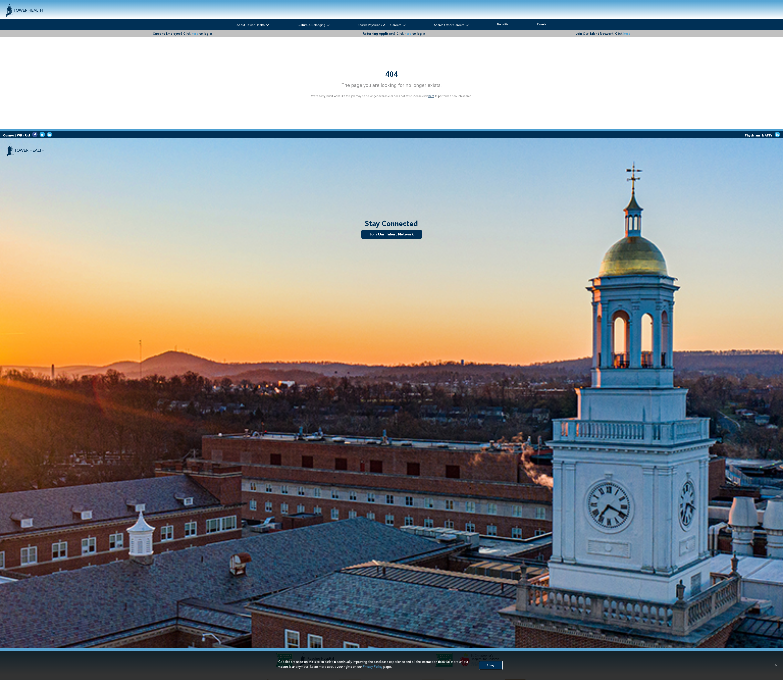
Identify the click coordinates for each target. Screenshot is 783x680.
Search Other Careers (449, 25)
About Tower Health (251, 25)
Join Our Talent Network (391, 234)
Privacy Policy (373, 667)
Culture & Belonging (311, 25)
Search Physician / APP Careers (380, 25)
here (194, 33)
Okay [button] (490, 665)
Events (541, 24)
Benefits (503, 24)
